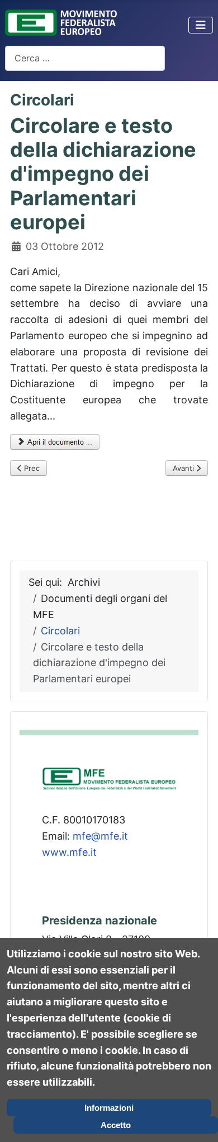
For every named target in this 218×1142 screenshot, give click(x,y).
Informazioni (109, 1107)
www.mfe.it (69, 852)
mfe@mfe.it (100, 836)
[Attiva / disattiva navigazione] (200, 25)
